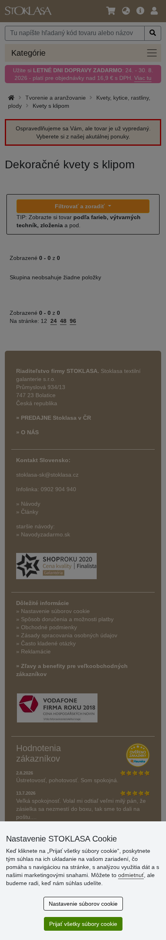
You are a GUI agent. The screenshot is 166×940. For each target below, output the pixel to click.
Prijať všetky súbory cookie (83, 924)
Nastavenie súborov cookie (83, 903)
